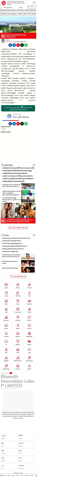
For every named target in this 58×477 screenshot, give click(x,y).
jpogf (3, 128)
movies (13, 475)
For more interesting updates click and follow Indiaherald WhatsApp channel (18, 108)
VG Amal (8, 40)
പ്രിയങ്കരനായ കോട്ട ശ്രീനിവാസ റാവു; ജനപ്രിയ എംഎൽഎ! (18, 168)
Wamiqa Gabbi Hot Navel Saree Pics (13, 249)
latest (21, 475)
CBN (25, 13)
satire (32, 475)
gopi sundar (20, 10)
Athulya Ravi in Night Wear (10, 251)
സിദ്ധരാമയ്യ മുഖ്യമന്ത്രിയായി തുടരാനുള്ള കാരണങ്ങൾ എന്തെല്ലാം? (17, 171)
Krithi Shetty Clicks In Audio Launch (9, 262)
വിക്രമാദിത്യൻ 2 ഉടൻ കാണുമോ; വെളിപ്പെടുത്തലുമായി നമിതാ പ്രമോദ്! (15, 181)
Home (7, 41)
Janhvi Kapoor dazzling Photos (12, 241)
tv (35, 475)
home (1, 475)
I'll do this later (8, 7)
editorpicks (27, 475)
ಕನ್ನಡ (28, 6)
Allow (20, 7)
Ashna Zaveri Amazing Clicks (10, 268)
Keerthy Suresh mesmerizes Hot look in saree (16, 238)
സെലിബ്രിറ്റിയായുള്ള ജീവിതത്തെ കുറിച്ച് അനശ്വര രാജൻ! (11, 199)
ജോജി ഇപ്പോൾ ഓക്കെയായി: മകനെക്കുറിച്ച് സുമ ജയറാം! (11, 186)
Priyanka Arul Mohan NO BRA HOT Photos (15, 246)
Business (12, 41)
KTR (29, 13)
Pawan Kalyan (12, 13)
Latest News (8, 165)
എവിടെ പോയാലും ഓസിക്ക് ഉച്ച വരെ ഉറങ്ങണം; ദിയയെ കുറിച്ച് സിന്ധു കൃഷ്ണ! (18, 176)
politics (17, 475)
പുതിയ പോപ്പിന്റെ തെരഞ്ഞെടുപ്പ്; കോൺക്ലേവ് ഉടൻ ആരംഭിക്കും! (18, 179)
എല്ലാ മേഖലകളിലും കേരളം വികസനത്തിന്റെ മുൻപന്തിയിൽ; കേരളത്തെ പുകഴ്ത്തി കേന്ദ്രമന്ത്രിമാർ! (11, 193)
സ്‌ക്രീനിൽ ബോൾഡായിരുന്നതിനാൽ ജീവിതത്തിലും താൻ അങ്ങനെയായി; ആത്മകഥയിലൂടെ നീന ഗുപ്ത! (15, 173)
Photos (6, 235)
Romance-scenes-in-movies (8, 10)
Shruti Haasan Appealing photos (12, 244)
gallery (4, 475)
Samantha (3, 13)
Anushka (34, 13)
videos (8, 475)
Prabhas (20, 13)
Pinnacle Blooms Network (32, 10)
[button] (10, 45)
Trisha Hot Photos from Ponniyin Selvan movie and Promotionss (11, 256)
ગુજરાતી (32, 6)
